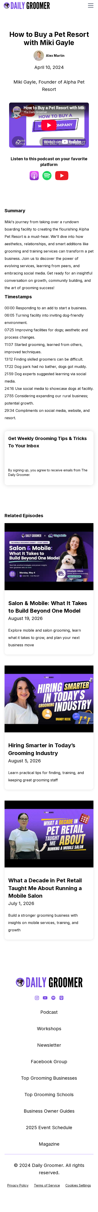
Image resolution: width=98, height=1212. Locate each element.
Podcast (49, 1012)
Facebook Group (49, 1061)
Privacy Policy (17, 1185)
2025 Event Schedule (49, 1127)
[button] (89, 5)
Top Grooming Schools (49, 1094)
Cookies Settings (78, 1185)
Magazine (49, 1144)
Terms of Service (47, 1185)
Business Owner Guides (49, 1111)
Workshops (49, 1028)
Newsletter (49, 1045)
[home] (27, 5)
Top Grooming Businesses (49, 1078)
